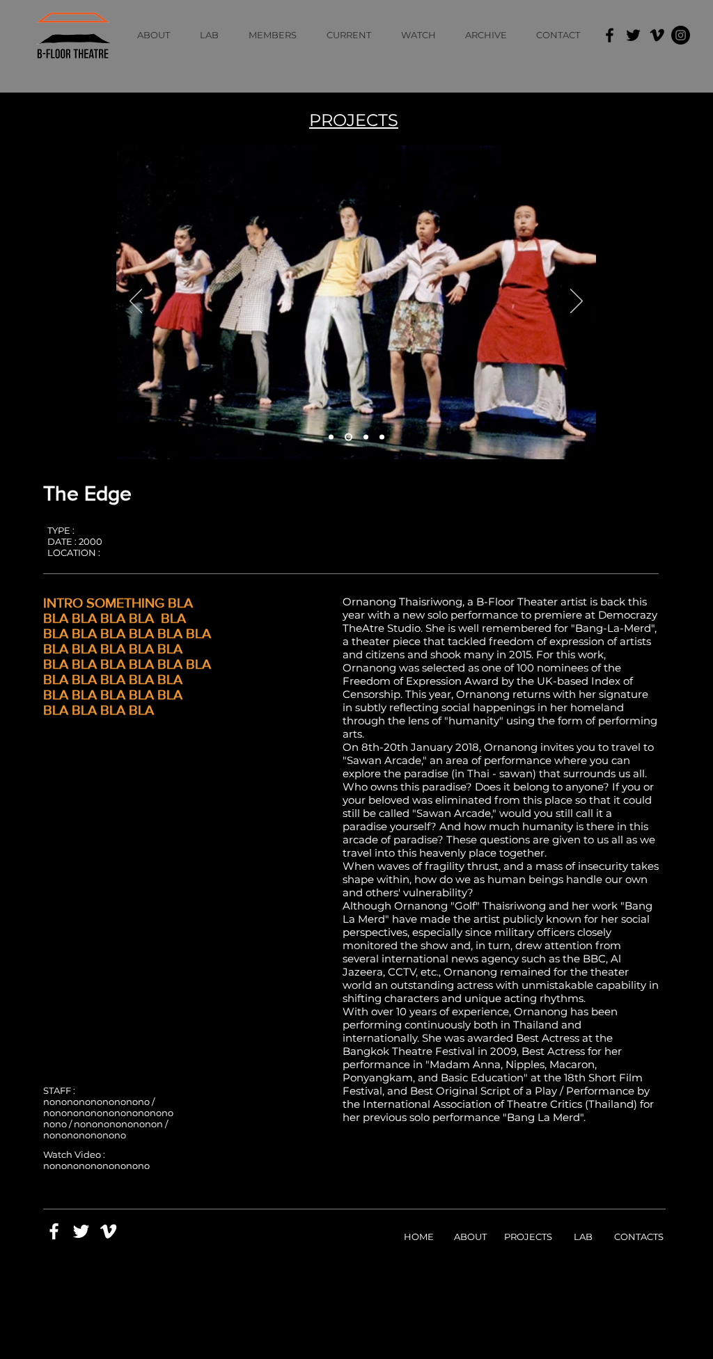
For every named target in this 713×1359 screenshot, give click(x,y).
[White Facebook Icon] (54, 1231)
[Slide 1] (331, 437)
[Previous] (136, 302)
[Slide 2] (347, 437)
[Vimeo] (657, 35)
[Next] (576, 302)
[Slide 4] (381, 437)
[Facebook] (609, 35)
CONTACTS (639, 1236)
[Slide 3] (364, 437)
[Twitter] (633, 35)
